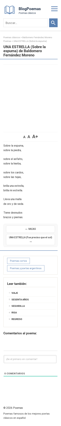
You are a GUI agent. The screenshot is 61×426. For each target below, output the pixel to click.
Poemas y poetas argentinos (26, 268)
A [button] (24, 137)
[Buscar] (53, 22)
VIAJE (15, 293)
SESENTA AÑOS (20, 299)
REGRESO (17, 319)
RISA (14, 312)
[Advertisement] (30, 96)
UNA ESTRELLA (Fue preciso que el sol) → (30, 239)
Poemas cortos (18, 261)
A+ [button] (35, 136)
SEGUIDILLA (18, 306)
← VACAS (30, 229)
